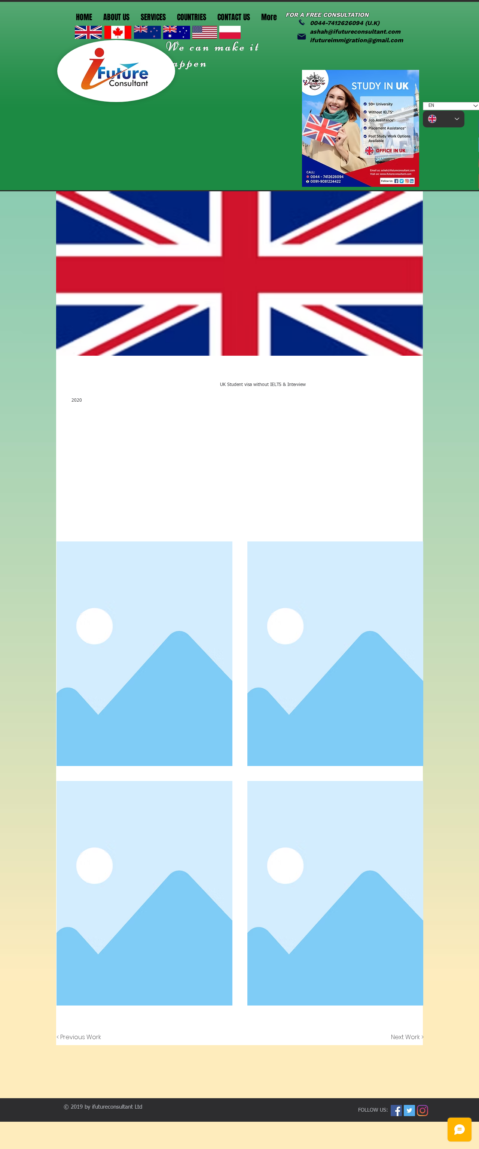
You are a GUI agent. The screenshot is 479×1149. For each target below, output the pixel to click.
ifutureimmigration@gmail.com (356, 40)
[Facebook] (396, 1110)
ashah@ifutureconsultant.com (355, 31)
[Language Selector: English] (443, 119)
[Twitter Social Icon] (409, 1110)
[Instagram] (422, 1110)
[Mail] (301, 36)
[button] (144, 653)
